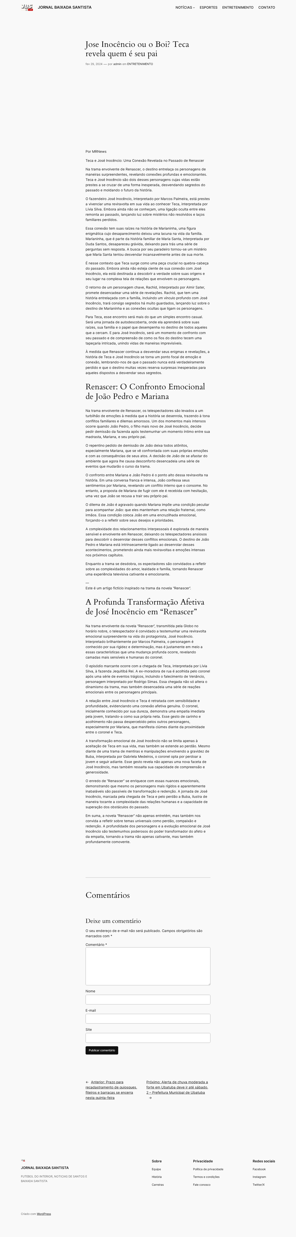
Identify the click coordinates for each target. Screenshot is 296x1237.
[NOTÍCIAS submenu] (194, 7)
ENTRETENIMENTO (140, 64)
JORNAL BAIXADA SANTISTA (65, 7)
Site (89, 1030)
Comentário (96, 945)
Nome (90, 991)
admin (117, 64)
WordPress (44, 1213)
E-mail (91, 1010)
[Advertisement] (148, 108)
